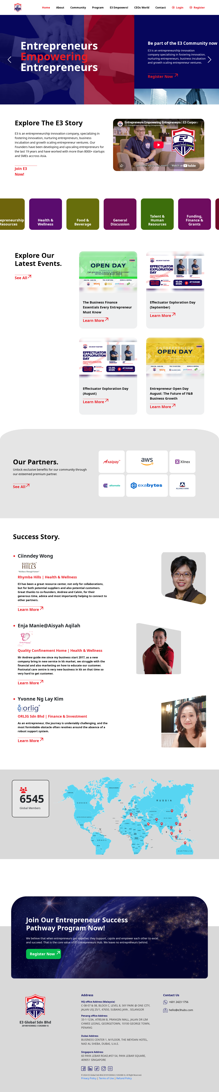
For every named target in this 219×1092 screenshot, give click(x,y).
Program (98, 7)
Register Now (160, 76)
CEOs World (141, 7)
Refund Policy (124, 1078)
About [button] (60, 7)
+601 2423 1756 (178, 1002)
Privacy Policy (88, 1078)
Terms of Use (106, 1078)
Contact (160, 7)
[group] (29, 214)
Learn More (93, 320)
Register (199, 7)
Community (78, 7)
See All (21, 277)
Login (179, 7)
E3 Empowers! (119, 7)
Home (46, 7)
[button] (9, 59)
